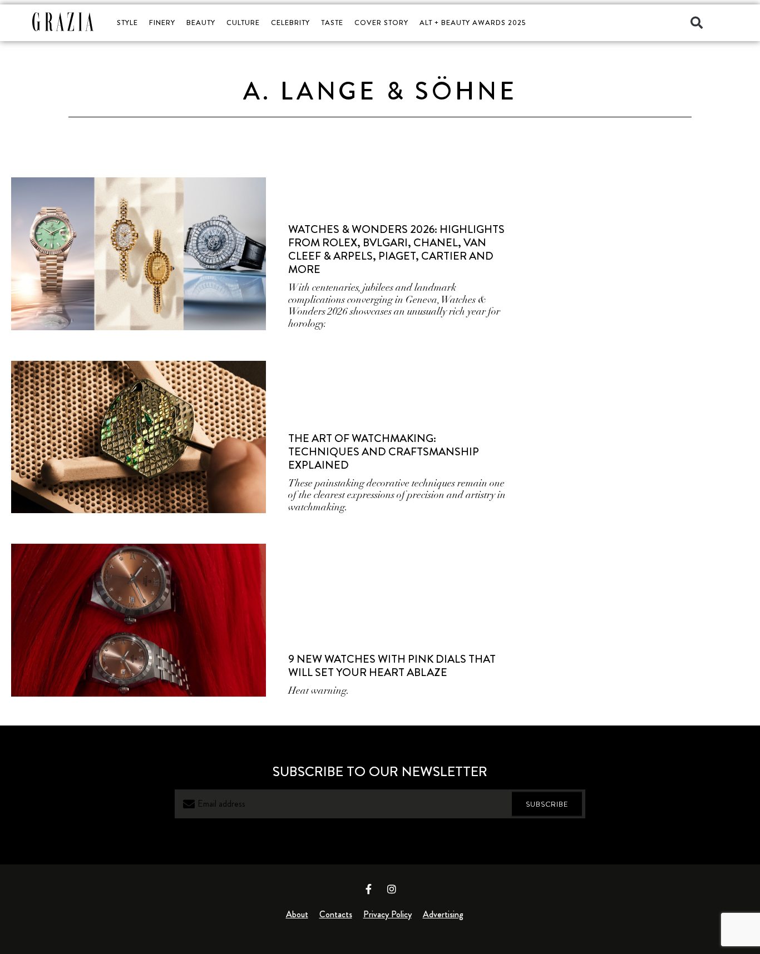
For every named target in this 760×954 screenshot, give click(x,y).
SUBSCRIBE (547, 804)
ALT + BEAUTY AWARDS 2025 (473, 22)
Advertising (443, 914)
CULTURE (243, 22)
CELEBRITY (290, 22)
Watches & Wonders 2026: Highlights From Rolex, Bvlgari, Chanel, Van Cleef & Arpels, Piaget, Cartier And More (396, 249)
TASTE (332, 22)
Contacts (335, 914)
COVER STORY (381, 22)
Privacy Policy (387, 914)
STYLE (127, 22)
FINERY (162, 22)
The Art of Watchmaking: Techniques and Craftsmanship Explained (383, 451)
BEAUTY (200, 22)
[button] (696, 22)
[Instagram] (392, 889)
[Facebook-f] (369, 889)
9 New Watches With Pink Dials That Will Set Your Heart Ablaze (392, 665)
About (297, 914)
